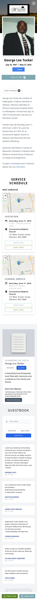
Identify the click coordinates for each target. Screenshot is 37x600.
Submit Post (18, 435)
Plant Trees (18, 247)
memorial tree (18, 163)
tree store (20, 167)
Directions (18, 243)
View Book (10, 368)
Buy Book (21, 368)
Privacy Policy (13, 591)
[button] (18, 201)
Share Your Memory (13, 400)
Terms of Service (24, 591)
